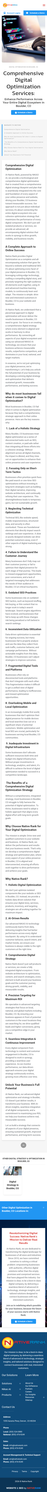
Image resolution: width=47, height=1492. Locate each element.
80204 (19, 1421)
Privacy (15, 1471)
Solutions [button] (7, 1383)
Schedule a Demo (37, 13)
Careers (28, 1392)
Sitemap (28, 1400)
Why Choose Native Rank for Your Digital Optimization (23, 147)
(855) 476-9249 (18, 1434)
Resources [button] (29, 1397)
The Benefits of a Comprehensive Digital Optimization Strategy (23, 143)
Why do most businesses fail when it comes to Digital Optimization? (23, 137)
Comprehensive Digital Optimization (17, 129)
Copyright (35, 1471)
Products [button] (6, 1394)
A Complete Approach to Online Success (18, 133)
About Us (29, 1383)
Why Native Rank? (10, 151)
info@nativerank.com (18, 1445)
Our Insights (30, 1394)
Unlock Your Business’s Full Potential (17, 155)
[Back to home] (10, 5)
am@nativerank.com (18, 1459)
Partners (28, 1389)
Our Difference (31, 1386)
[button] (44, 5)
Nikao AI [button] (6, 1389)
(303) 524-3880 (15, 1432)
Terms (24, 1471)
